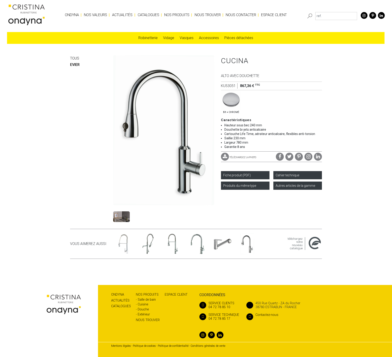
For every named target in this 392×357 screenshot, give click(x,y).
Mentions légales (121, 345)
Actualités (122, 15)
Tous (74, 58)
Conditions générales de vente (208, 345)
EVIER (75, 64)
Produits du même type (239, 185)
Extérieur (144, 314)
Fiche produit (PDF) (237, 175)
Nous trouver (208, 15)
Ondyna (72, 15)
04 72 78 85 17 (223, 317)
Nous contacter (241, 15)
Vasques (187, 38)
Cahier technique (287, 175)
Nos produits (176, 15)
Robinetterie (148, 38)
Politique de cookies (144, 345)
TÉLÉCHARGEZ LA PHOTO (243, 157)
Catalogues (148, 15)
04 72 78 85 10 (221, 305)
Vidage (168, 38)
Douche (143, 309)
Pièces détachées (238, 38)
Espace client (274, 15)
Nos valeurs (95, 15)
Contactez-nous (266, 315)
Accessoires (209, 38)
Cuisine (143, 304)
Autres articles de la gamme (295, 185)
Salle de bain (147, 300)
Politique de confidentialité (173, 345)
